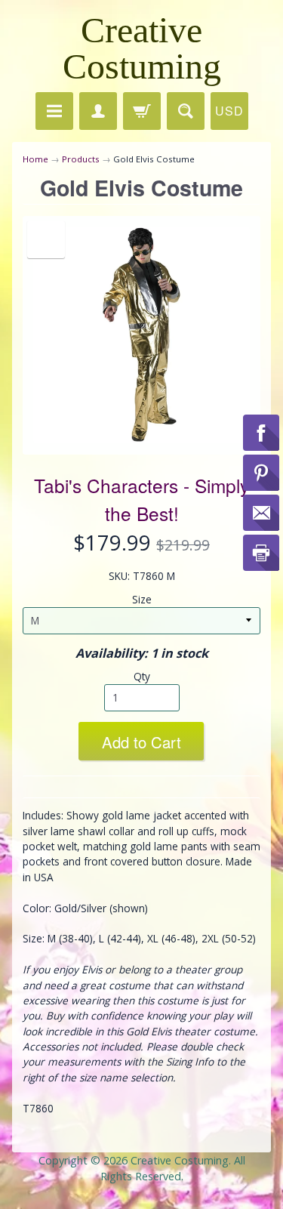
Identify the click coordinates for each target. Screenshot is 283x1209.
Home (35, 159)
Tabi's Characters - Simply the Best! (141, 499)
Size (142, 599)
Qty (142, 676)
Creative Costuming (142, 48)
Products (81, 159)
